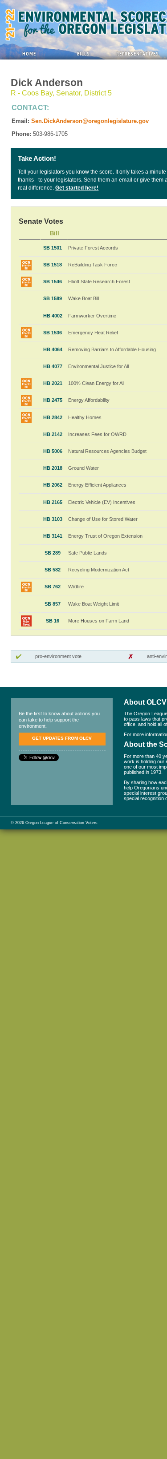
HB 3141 (52, 536)
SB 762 (53, 586)
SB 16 (52, 620)
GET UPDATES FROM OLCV (62, 738)
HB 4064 (52, 349)
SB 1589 (52, 298)
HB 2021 (52, 383)
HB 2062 (52, 485)
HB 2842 (52, 417)
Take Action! (37, 158)
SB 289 (53, 552)
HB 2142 (52, 434)
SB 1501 (52, 247)
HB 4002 (52, 315)
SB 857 (53, 604)
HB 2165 (52, 502)
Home (29, 53)
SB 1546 (52, 281)
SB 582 (53, 569)
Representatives (137, 53)
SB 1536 (52, 332)
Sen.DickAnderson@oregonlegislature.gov (90, 121)
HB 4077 (52, 366)
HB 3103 (52, 519)
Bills (83, 53)
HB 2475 (52, 400)
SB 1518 (52, 264)
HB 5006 (52, 451)
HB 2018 (52, 468)
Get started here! (76, 188)
